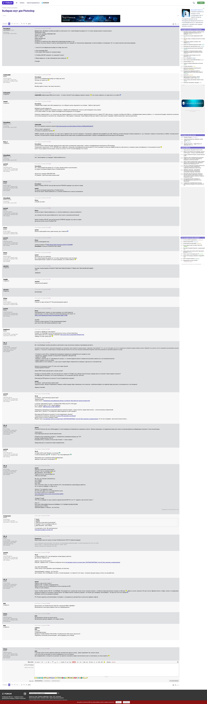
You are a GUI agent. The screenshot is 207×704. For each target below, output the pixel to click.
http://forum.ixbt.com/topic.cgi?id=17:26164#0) (60, 244)
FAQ (54, 696)
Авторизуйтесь (39, 680)
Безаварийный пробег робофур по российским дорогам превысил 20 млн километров (192, 180)
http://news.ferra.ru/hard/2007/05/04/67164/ (72, 334)
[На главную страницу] (7, 2)
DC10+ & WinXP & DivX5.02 (189, 258)
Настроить (126, 702)
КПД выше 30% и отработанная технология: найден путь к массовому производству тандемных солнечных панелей (194, 158)
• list (77, 662)
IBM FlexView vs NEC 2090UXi (51, 406)
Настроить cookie (45, 698)
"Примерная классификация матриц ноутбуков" (57, 400)
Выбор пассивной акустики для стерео (192, 44)
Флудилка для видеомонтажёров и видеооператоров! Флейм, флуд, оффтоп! (193, 71)
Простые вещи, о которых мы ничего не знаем (194, 38)
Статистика (58, 696)
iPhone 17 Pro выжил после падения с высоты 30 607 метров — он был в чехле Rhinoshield (194, 152)
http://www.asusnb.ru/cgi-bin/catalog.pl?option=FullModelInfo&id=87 (74, 126)
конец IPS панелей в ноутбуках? (66, 416)
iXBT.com (31, 700)
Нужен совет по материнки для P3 (191, 254)
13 (24, 23)
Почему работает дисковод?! (190, 243)
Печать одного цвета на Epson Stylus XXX (192, 245)
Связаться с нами (33, 696)
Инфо (172, 28)
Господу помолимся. (188, 66)
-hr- (94, 662)
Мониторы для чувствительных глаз (192, 46)
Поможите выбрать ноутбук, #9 (44, 530)
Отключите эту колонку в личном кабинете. (191, 264)
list (80, 662)
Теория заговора (188, 137)
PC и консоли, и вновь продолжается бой (193, 35)
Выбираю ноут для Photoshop (18, 10)
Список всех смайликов (29, 665)
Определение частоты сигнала (190, 260)
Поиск (50, 696)
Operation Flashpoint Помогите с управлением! (194, 248)
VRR (185, 142)
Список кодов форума (29, 664)
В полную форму (174, 680)
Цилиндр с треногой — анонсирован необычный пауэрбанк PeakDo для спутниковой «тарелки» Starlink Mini (192, 170)
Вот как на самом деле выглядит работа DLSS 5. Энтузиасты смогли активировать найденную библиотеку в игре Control (194, 166)
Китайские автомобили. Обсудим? (191, 82)
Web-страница (6, 82)
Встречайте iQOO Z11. (197, 10)
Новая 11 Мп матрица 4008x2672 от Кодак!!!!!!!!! (193, 255)
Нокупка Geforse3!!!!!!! (188, 241)
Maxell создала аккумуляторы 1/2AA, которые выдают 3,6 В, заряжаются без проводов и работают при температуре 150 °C (194, 162)
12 (21, 23)
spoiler (63, 662)
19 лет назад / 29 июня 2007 (42, 425)
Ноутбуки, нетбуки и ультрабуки (9, 7)
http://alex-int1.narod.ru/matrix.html (80, 400)
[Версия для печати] (173, 24)
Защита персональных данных (56, 698)
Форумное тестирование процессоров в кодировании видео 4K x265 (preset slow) (193, 52)
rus (96, 662)
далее (29, 23)
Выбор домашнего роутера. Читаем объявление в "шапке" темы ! (192, 77)
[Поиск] (194, 2)
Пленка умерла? (187, 61)
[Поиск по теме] (175, 24)
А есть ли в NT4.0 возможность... (190, 239)
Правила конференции (43, 696)
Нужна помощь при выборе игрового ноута (193, 79)
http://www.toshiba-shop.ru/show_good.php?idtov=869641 (49, 494)
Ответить (176, 28)
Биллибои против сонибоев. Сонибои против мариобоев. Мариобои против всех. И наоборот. (194, 33)
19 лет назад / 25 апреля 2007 (43, 101)
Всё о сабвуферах (188, 58)
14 (26, 23)
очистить (113, 662)
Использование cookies (34, 698)
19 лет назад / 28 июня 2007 (42, 342)
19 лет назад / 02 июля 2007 (42, 579)
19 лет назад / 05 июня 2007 (42, 329)
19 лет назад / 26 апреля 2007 (43, 208)
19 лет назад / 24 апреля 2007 (43, 28)
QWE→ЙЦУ (100, 662)
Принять (118, 702)
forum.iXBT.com (59, 700)
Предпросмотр (55, 680)
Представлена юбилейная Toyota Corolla (193, 149)
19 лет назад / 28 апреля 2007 (43, 308)
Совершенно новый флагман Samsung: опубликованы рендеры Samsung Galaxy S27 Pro (194, 184)
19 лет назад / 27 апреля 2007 (42, 237)
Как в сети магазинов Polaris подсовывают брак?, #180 (51, 315)
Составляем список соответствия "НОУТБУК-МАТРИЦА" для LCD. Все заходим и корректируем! (70, 419)
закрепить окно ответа (29, 667)
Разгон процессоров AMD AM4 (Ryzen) (192, 59)
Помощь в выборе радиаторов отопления (193, 63)
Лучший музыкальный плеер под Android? (193, 48)
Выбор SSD (186, 75)
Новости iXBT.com (185, 147)
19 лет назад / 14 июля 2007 (42, 603)
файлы (109, 662)
